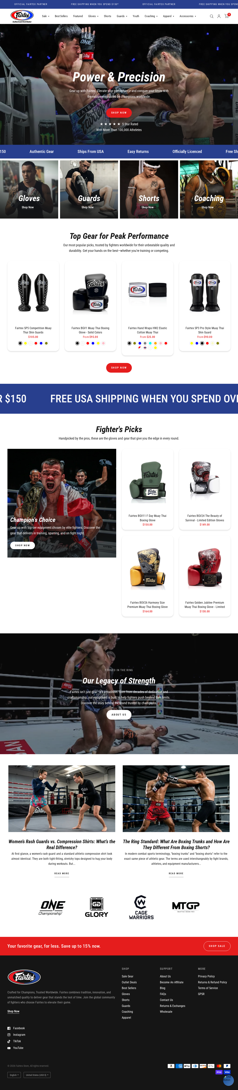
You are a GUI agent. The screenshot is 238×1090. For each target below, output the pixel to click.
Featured (78, 16)
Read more (61, 874)
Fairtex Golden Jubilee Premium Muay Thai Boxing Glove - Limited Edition (205, 605)
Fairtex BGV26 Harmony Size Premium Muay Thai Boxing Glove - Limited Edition (147, 605)
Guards (121, 16)
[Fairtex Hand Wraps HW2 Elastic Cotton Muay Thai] (148, 292)
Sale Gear (127, 976)
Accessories (186, 16)
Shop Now (28, 207)
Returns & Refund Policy (212, 982)
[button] (119, 112)
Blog (162, 988)
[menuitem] (45, 16)
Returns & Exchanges (172, 1006)
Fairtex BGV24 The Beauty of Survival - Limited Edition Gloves (204, 518)
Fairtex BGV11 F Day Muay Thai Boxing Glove (147, 518)
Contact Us (166, 1000)
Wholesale (166, 1011)
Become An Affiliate (172, 982)
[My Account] (219, 16)
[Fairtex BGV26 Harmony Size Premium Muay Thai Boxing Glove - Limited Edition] (148, 567)
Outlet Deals (129, 982)
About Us (165, 976)
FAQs (163, 994)
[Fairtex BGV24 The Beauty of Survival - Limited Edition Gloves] (205, 480)
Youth (136, 16)
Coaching (150, 16)
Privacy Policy (206, 976)
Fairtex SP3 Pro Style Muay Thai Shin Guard (205, 330)
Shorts (107, 16)
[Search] (211, 16)
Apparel (167, 16)
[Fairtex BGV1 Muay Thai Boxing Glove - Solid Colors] (90, 292)
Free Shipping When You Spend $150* (64, 4)
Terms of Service (208, 988)
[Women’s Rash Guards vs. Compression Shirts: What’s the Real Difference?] (61, 798)
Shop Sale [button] (217, 945)
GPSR (201, 994)
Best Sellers (61, 16)
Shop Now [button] (13, 1011)
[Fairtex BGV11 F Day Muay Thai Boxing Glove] (148, 480)
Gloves (92, 16)
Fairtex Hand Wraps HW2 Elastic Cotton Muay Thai (147, 330)
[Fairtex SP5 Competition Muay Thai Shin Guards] (33, 292)
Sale (44, 16)
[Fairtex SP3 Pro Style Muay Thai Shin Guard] (205, 292)
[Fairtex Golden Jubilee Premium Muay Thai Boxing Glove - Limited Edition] (205, 567)
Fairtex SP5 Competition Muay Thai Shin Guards (33, 330)
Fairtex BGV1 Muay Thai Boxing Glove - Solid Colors (90, 330)
